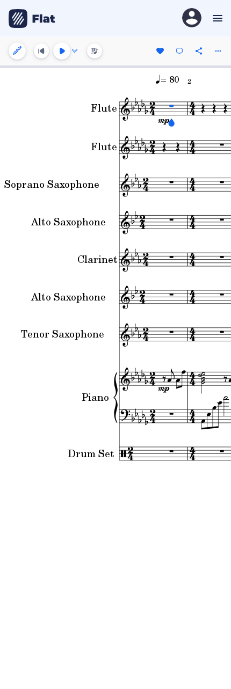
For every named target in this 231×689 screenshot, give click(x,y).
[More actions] (218, 51)
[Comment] (179, 51)
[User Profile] (191, 18)
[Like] (160, 51)
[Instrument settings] (17, 51)
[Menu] (216, 18)
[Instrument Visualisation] (94, 50)
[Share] (198, 51)
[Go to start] (41, 50)
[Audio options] (74, 51)
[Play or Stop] (61, 51)
